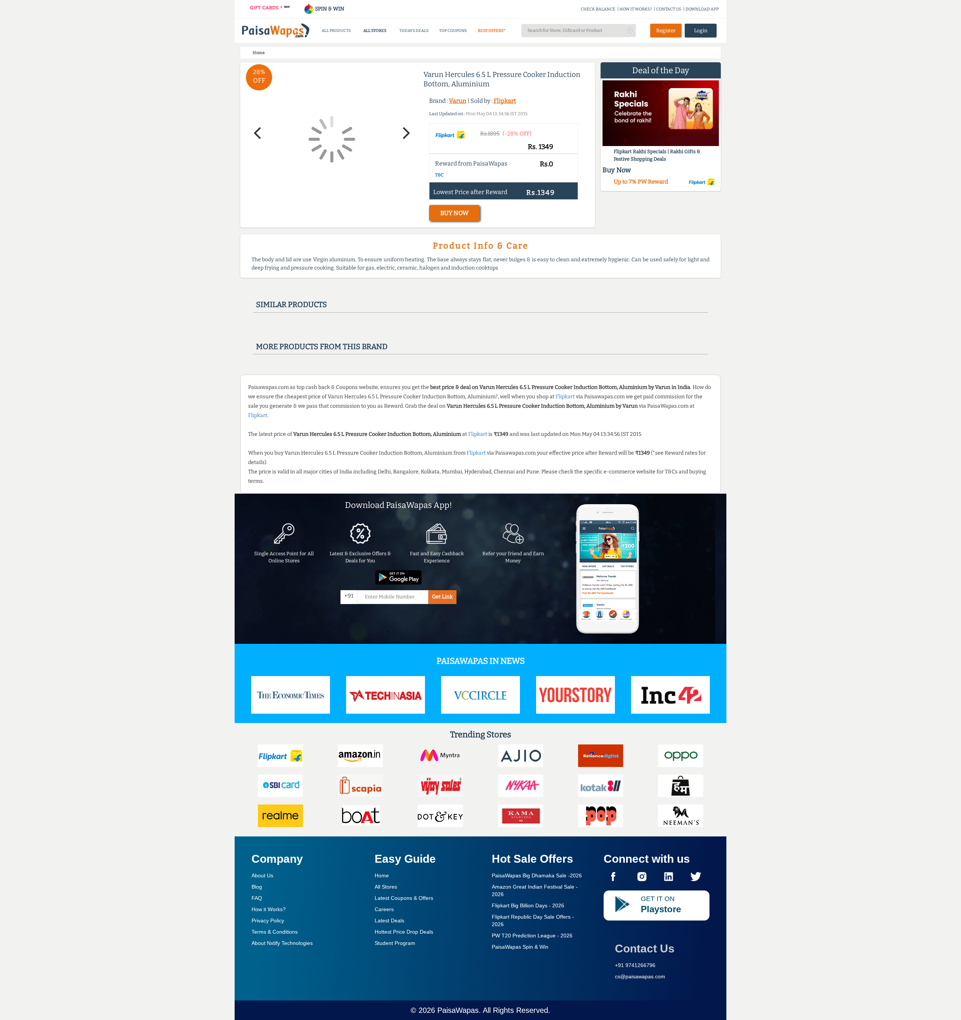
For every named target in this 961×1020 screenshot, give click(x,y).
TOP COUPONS (453, 30)
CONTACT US (668, 9)
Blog (257, 887)
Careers (384, 909)
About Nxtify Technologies (282, 943)
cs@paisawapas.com (640, 976)
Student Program (395, 943)
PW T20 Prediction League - (532, 936)
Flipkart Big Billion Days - (528, 905)
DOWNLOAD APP (702, 9)
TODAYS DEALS (413, 30)
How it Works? (269, 909)
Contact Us (645, 948)
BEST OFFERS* (491, 30)
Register (666, 30)
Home (382, 875)
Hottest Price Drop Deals (404, 932)
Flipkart (505, 100)
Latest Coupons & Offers (404, 898)
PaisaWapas (458, 1010)
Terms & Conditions (275, 932)
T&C (439, 175)
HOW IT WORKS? (635, 9)
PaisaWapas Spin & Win (520, 947)
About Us (262, 875)
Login (701, 30)
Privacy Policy (268, 921)
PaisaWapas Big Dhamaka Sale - (537, 875)
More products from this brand (321, 346)
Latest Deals (389, 921)
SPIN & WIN (329, 9)
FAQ (257, 898)
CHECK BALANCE (598, 9)
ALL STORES (374, 30)
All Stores (386, 887)
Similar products (291, 304)
